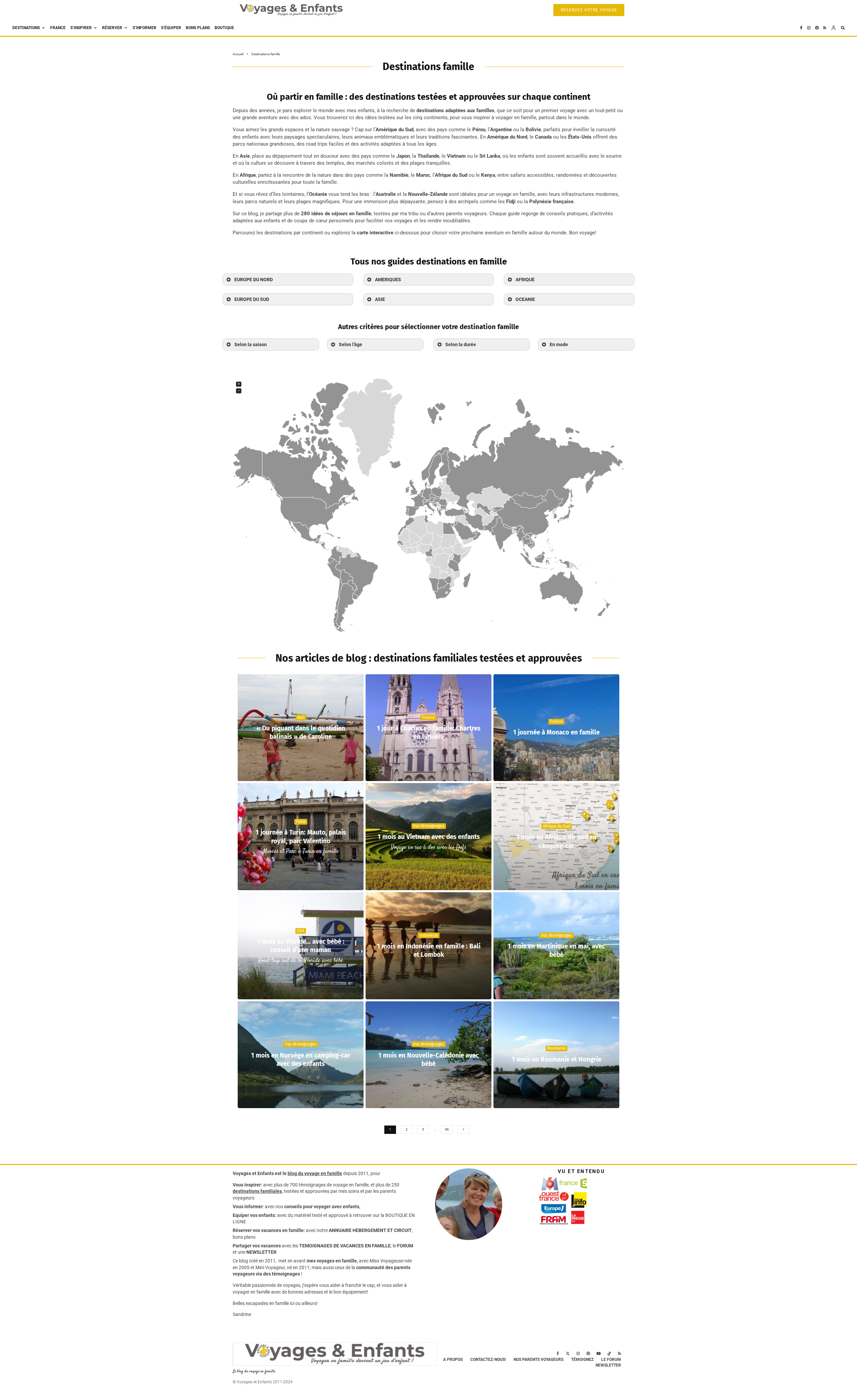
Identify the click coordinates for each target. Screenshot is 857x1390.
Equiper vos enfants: (254, 1215)
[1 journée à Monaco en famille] (556, 727)
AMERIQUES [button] (388, 279)
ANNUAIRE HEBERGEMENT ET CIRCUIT (370, 1230)
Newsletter (608, 1365)
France (58, 27)
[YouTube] (598, 1354)
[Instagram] (809, 28)
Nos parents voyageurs (538, 1359)
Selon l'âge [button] (350, 344)
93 (447, 1129)
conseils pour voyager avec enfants (321, 1206)
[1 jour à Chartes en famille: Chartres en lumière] (428, 727)
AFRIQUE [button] (525, 279)
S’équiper (171, 27)
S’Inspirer (81, 27)
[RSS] (825, 28)
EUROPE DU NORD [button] (253, 279)
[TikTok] (609, 1354)
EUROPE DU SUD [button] (251, 299)
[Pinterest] (817, 28)
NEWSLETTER (261, 1252)
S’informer (144, 27)
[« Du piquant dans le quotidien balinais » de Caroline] (301, 727)
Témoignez (582, 1359)
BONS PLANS (198, 27)
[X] (567, 1354)
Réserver (112, 27)
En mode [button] (559, 344)
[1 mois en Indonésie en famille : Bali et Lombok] (428, 945)
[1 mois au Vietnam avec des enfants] (428, 836)
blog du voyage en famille (315, 1173)
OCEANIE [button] (525, 299)
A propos (453, 1359)
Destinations (26, 27)
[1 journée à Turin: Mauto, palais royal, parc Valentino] (301, 836)
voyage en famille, (351, 1184)
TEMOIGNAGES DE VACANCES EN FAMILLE (345, 1245)
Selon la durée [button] (460, 344)
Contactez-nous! (488, 1359)
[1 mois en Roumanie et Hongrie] (556, 1054)
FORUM (405, 1245)
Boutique (224, 27)
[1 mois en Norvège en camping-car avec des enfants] (301, 1054)
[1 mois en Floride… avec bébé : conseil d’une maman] (301, 945)
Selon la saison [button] (250, 344)
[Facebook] (801, 28)
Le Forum (611, 1359)
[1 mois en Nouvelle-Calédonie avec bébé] (428, 1054)
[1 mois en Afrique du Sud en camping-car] (556, 836)
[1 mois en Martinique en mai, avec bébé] (556, 945)
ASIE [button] (380, 299)
